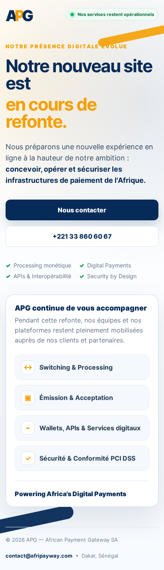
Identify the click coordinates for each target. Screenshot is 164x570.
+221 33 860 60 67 (82, 236)
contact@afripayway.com (39, 555)
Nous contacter (82, 210)
